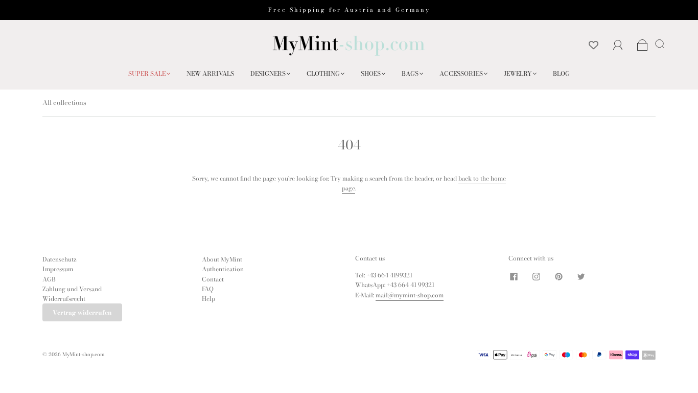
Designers (268, 73)
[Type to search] (658, 43)
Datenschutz (59, 259)
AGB (49, 279)
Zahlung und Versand (72, 289)
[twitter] (581, 276)
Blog (561, 73)
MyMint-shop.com (83, 354)
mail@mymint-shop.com (410, 295)
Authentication (223, 269)
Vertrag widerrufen (82, 312)
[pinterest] (558, 276)
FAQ (208, 289)
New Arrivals (210, 73)
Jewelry (518, 73)
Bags (410, 73)
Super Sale (147, 73)
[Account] (618, 45)
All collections (64, 102)
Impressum (57, 269)
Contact (213, 279)
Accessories (461, 73)
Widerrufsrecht (63, 298)
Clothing (323, 73)
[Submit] (661, 43)
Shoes (371, 73)
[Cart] (642, 46)
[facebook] (513, 276)
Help (208, 298)
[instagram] (536, 276)
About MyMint (222, 259)
